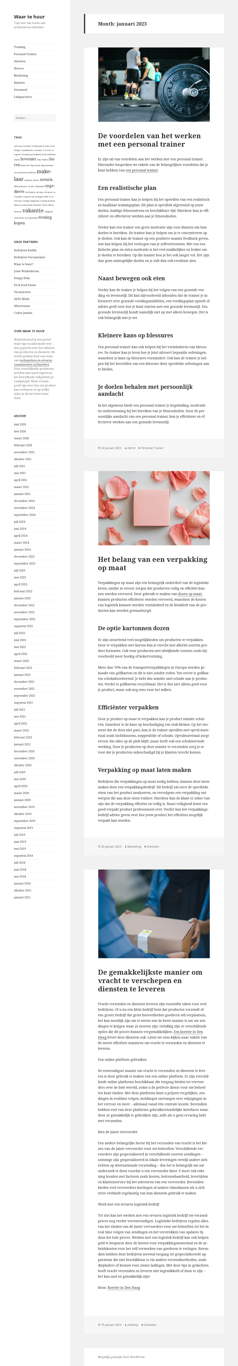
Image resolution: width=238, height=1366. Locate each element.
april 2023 (20, 584)
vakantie (33, 210)
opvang (39, 192)
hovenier (28, 158)
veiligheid (48, 211)
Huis (39, 159)
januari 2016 (22, 883)
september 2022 (24, 619)
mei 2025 (20, 473)
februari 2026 (23, 445)
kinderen (32, 172)
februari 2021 (23, 737)
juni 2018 (20, 869)
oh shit (31, 186)
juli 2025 (19, 466)
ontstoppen (30, 192)
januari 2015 (22, 897)
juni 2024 (20, 529)
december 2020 (24, 751)
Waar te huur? (23, 264)
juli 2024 (19, 522)
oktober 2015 (23, 890)
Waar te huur (29, 16)
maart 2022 (21, 661)
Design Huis (22, 278)
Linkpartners (23, 97)
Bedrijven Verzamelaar (29, 257)
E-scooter (47, 150)
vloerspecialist (31, 218)
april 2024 (20, 536)
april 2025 (20, 480)
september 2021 (24, 696)
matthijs (132, 1325)
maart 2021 (21, 730)
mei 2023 (20, 577)
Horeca (19, 68)
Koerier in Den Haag (124, 1287)
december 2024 (24, 501)
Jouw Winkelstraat (26, 271)
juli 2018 (19, 862)
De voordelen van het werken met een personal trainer (149, 140)
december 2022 (24, 605)
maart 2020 (21, 793)
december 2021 (24, 682)
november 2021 (24, 689)
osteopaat (47, 192)
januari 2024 (22, 549)
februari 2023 (23, 591)
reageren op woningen (33, 196)
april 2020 (20, 786)
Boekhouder (37, 146)
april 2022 (20, 654)
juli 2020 (19, 772)
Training (20, 47)
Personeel (20, 90)
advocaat (18, 146)
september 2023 (24, 563)
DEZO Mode (22, 299)
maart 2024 (21, 542)
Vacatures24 (22, 292)
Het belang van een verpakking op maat (152, 563)
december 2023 (24, 556)
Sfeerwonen (22, 306)
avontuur (27, 146)
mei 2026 (20, 431)
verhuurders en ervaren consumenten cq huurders (33, 362)
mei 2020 (20, 779)
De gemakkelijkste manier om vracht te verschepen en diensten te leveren (150, 980)
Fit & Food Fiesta (25, 285)
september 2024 (24, 515)
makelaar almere (31, 180)
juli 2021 (19, 709)
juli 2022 (19, 633)
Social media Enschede (31, 205)
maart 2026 (21, 438)
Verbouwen (19, 218)
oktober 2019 (23, 814)
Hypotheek (35, 165)
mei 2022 (20, 647)
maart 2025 (21, 487)
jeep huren (23, 172)
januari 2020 (22, 800)
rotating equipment (30, 201)
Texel (44, 205)
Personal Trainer (25, 54)
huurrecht (25, 165)
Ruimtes (19, 83)
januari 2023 (22, 598)
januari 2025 (22, 494)
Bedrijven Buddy (25, 250)
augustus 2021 (23, 702)
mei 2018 (20, 876)
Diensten (20, 61)
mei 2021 (20, 716)
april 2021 (20, 723)
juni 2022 (20, 640)
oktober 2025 (23, 459)
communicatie (27, 150)
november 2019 (24, 807)
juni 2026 (20, 424)
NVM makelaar (20, 186)
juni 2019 (20, 842)
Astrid (131, 448)
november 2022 (24, 612)
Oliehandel (39, 186)
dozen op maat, (189, 594)
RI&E (46, 196)
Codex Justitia (23, 313)
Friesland (25, 154)
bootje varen (49, 146)
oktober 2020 (23, 765)
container (38, 150)
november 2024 (24, 508)
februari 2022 (23, 668)
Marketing (21, 75)
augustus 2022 (23, 626)
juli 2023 (19, 570)
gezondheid (35, 154)
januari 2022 (22, 675)
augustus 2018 (23, 856)
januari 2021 (22, 744)
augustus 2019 (23, 828)
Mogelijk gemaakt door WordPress (121, 1357)
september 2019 (24, 821)
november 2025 (24, 452)
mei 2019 (20, 849)
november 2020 (24, 758)
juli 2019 (19, 835)
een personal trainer (142, 170)
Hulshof (45, 159)
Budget (17, 150)
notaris (46, 179)
